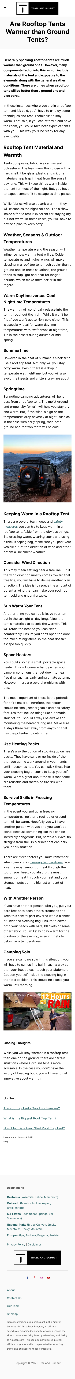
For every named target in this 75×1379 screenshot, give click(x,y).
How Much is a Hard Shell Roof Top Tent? (34, 1128)
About (11, 1290)
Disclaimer (34, 1244)
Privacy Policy (16, 1244)
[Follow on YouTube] (47, 1277)
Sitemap (12, 1314)
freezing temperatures (46, 862)
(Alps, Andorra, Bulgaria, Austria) (33, 1235)
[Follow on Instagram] (41, 1277)
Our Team (13, 1306)
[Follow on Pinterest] (34, 1277)
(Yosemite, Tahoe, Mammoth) (32, 1197)
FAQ (5, 1141)
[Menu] (5, 8)
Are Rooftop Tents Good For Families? (31, 1108)
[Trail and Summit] (37, 8)
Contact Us (14, 1298)
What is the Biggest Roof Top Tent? (29, 1118)
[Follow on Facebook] (27, 1277)
